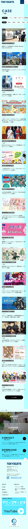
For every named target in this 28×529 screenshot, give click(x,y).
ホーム (2, 410)
